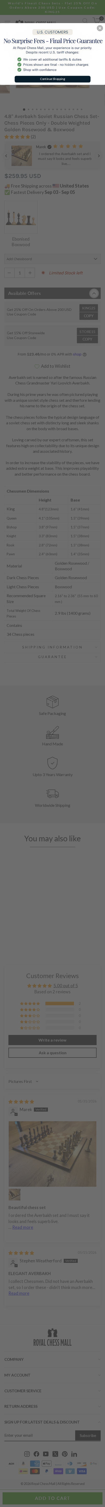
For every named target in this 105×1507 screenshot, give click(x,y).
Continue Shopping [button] (52, 79)
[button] (100, 28)
